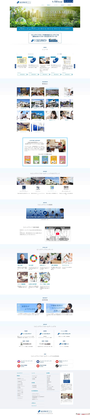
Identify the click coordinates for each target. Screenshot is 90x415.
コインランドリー (20, 396)
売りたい (56, 28)
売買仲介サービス (20, 390)
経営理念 (48, 380)
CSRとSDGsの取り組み (51, 389)
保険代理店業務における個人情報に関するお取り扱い (38, 397)
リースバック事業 (20, 392)
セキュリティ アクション (36, 395)
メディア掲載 (34, 377)
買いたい (22, 28)
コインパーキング (20, 389)
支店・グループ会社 (50, 386)
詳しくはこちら (22, 74)
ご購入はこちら (66, 382)
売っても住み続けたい (66, 28)
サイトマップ (34, 405)
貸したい (49, 28)
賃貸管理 (19, 395)
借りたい (43, 28)
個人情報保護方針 (35, 390)
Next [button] (74, 66)
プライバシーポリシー (35, 393)
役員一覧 (48, 377)
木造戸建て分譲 (20, 384)
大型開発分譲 (20, 381)
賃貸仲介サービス (20, 393)
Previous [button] (15, 66)
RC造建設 (19, 387)
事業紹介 (18, 375)
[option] (45, 17)
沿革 (47, 383)
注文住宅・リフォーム (21, 386)
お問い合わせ (69, 1)
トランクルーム (20, 398)
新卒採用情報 (34, 385)
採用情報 (33, 382)
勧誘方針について (35, 399)
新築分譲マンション (21, 378)
